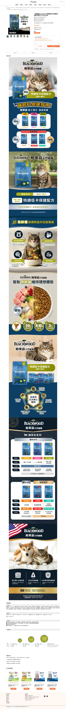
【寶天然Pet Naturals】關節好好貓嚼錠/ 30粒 (26, 685)
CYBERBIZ (27, 706)
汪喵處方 (35, 4)
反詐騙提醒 (8, 702)
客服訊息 (7, 701)
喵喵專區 (30, 4)
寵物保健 (40, 4)
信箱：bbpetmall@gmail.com (30, 698)
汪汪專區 (26, 4)
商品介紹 (15, 52)
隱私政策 (7, 699)
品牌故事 (7, 695)
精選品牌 (21, 4)
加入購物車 (40, 46)
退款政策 (7, 698)
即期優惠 (16, 4)
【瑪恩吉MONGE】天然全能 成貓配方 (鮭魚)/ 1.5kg (39, 685)
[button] (31, 23)
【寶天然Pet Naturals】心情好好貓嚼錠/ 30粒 (13, 685)
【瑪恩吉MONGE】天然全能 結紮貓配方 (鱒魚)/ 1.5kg (52, 685)
